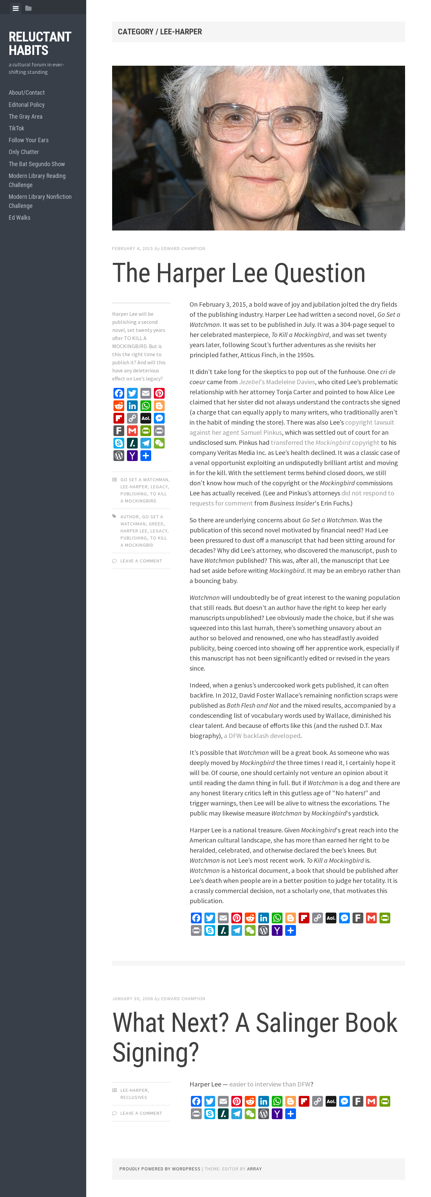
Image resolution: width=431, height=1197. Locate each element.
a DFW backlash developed (262, 735)
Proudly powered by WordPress (160, 1169)
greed (156, 524)
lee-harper (134, 487)
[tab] (15, 8)
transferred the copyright (325, 442)
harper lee (134, 531)
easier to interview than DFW (269, 1084)
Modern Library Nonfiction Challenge (40, 201)
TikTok (16, 128)
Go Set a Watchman (144, 480)
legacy (159, 531)
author (130, 517)
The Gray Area (25, 116)
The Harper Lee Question (239, 273)
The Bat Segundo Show (37, 163)
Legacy (159, 487)
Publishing (134, 494)
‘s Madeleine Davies (277, 381)
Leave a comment (141, 561)
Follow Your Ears (29, 140)
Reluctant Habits (40, 43)
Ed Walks (20, 217)
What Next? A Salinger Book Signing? (255, 1037)
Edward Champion (183, 248)
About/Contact (27, 92)
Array (254, 1169)
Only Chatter (24, 151)
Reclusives (134, 1097)
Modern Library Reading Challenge (37, 180)
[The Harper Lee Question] (258, 150)
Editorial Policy (27, 104)
